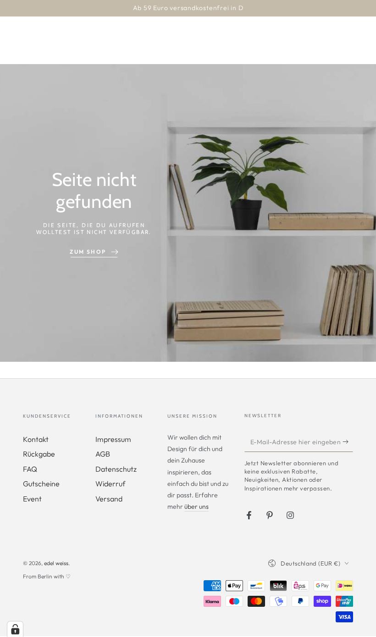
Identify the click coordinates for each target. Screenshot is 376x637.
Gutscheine (41, 483)
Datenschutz (116, 469)
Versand (108, 498)
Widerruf (110, 483)
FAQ (30, 469)
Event (32, 498)
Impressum (113, 439)
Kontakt (36, 439)
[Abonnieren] (348, 441)
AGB (102, 453)
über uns (196, 506)
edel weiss (56, 563)
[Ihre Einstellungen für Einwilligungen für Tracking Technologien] (15, 629)
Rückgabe (39, 453)
